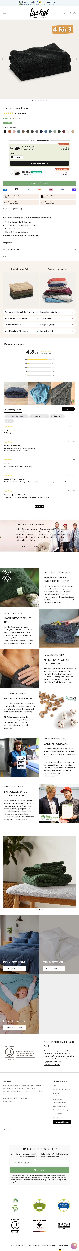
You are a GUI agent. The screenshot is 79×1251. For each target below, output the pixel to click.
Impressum (56, 1117)
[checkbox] (9, 421)
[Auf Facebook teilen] (9, 256)
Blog (54, 1086)
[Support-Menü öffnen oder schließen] (74, 1246)
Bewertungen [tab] (13, 409)
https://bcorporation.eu (52, 1064)
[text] (39, 1149)
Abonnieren (39, 1169)
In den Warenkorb (39, 183)
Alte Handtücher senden (61, 1089)
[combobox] (16, 157)
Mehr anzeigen (39, 507)
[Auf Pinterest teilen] (15, 256)
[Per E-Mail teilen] (18, 256)
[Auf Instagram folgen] (10, 1130)
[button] (76, 59)
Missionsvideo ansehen (31, 546)
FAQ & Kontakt (58, 1113)
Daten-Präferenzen (59, 1106)
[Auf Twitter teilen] (12, 256)
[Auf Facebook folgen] (4, 1130)
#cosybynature (8, 1101)
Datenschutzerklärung (60, 1110)
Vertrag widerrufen (62, 1122)
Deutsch (72, 1250)
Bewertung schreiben (68, 409)
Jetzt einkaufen (14, 969)
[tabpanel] (39, 462)
